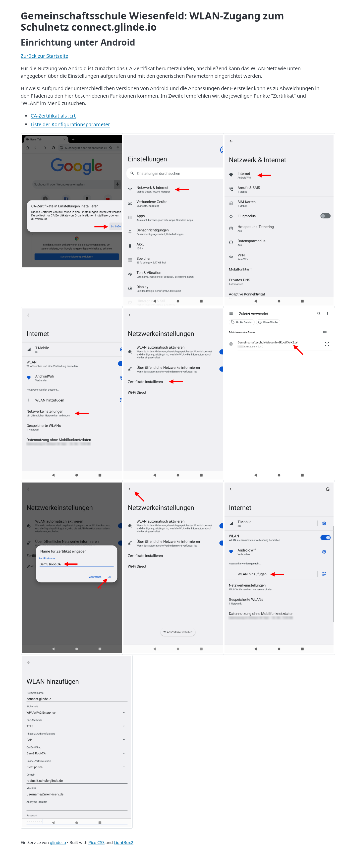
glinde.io (58, 842)
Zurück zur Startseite (44, 56)
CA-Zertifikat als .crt (53, 115)
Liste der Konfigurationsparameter (70, 124)
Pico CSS (96, 842)
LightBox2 (123, 842)
